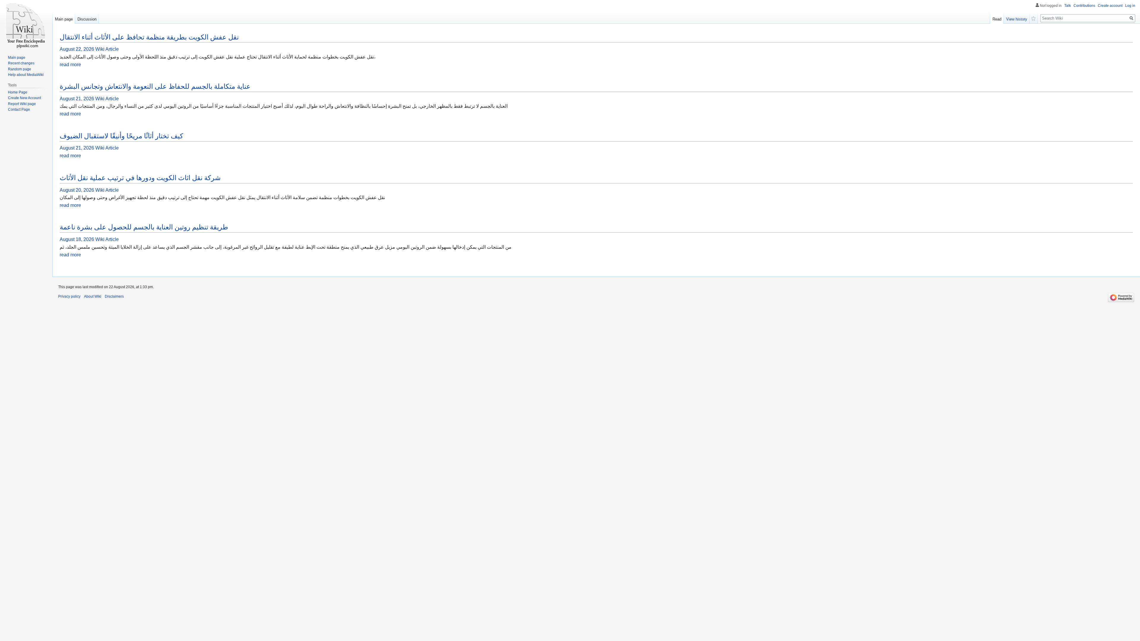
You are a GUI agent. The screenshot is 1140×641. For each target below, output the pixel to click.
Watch (1034, 18)
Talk (1067, 6)
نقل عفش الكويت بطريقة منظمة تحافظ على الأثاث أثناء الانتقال (149, 37)
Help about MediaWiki (26, 75)
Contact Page (19, 109)
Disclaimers (114, 296)
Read (996, 19)
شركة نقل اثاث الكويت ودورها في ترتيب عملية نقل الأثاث (140, 178)
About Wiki (92, 296)
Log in (1130, 6)
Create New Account (24, 98)
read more (70, 64)
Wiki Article (107, 49)
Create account (1110, 6)
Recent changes (21, 63)
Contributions (1084, 6)
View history (1016, 19)
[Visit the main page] (26, 23)
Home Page (17, 92)
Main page (64, 19)
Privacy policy (69, 296)
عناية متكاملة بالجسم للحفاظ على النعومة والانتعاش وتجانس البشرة (155, 86)
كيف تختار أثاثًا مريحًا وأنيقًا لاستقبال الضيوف (121, 136)
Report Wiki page (22, 104)
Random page (19, 69)
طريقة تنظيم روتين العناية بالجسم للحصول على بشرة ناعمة (144, 227)
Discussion (86, 19)
